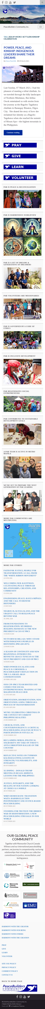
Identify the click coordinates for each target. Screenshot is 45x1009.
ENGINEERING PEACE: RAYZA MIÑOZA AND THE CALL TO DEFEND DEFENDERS (22, 600)
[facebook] (2, 2)
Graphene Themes (18, 1006)
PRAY (4, 945)
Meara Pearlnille (11, 61)
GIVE (4, 949)
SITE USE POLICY (9, 964)
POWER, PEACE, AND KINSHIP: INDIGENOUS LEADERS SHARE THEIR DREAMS (19, 52)
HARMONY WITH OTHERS (12, 934)
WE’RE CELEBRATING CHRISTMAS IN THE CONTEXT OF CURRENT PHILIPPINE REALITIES (22, 714)
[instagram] (6, 2)
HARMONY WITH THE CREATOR (15, 926)
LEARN (5, 953)
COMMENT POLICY (10, 971)
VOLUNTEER (7, 956)
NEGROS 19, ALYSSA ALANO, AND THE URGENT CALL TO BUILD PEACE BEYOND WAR (22, 613)
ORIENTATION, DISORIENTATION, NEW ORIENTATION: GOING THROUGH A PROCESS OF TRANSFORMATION (22, 702)
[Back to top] (40, 1004)
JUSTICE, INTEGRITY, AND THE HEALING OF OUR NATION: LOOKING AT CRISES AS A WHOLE (21, 785)
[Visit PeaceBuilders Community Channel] (10, 2)
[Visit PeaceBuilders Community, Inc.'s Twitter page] (14, 2)
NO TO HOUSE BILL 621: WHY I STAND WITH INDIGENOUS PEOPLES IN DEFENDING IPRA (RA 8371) (21, 641)
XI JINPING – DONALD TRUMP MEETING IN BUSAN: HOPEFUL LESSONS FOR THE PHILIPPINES (19, 773)
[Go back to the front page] (22, 14)
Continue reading (13, 133)
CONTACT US (7, 975)
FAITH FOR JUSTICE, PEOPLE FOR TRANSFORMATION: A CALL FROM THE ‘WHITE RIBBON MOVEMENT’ (20, 573)
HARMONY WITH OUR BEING (14, 930)
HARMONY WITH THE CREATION (15, 938)
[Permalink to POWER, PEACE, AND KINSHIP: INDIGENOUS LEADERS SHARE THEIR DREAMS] (22, 74)
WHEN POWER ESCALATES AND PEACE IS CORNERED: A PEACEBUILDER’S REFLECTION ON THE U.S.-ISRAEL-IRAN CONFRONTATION (21, 672)
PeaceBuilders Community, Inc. (16, 27)
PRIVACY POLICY (9, 967)
